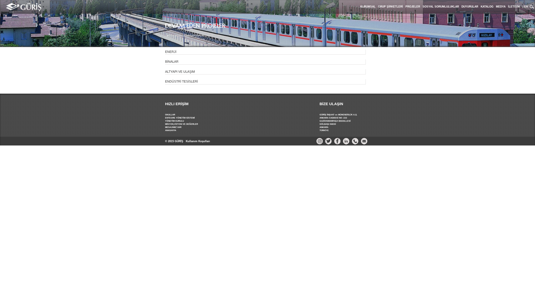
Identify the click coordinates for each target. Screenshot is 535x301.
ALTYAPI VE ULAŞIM (180, 71)
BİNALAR (171, 61)
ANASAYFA (170, 130)
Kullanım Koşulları (197, 141)
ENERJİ (170, 52)
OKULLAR (170, 115)
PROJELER (175, 35)
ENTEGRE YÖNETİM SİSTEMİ (180, 118)
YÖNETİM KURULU (174, 121)
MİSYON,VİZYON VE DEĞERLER (181, 124)
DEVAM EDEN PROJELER (200, 35)
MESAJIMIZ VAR (173, 127)
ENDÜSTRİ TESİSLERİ (181, 81)
